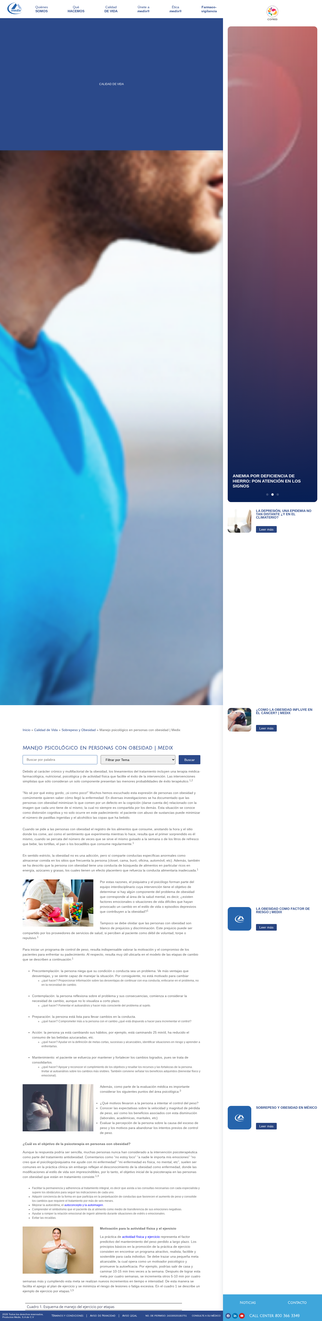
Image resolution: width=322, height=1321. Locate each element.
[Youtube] (242, 1316)
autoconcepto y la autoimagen (83, 1205)
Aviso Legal (129, 1315)
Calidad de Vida (46, 730)
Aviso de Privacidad (103, 1315)
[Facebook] (228, 1316)
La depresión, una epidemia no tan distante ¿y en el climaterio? (283, 514)
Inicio (26, 730)
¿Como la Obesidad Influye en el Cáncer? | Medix (284, 711)
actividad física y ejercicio (141, 1237)
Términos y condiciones (67, 1315)
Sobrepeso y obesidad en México (286, 1107)
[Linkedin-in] (235, 1316)
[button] (267, 494)
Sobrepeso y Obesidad (79, 730)
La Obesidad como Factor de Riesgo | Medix (283, 910)
